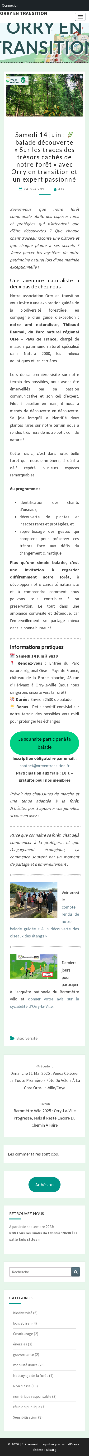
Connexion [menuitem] (10, 5)
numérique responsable (32, 1396)
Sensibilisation (25, 1417)
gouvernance (23, 1354)
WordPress (71, 1444)
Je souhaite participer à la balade (44, 743)
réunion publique (26, 1406)
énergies (20, 1344)
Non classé (22, 1386)
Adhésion (44, 1184)
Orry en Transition (23, 13)
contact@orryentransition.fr (44, 765)
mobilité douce (25, 1364)
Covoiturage (23, 1333)
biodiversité (26, 1038)
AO (61, 189)
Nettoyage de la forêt (30, 1375)
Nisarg (51, 1449)
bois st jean (22, 1323)
